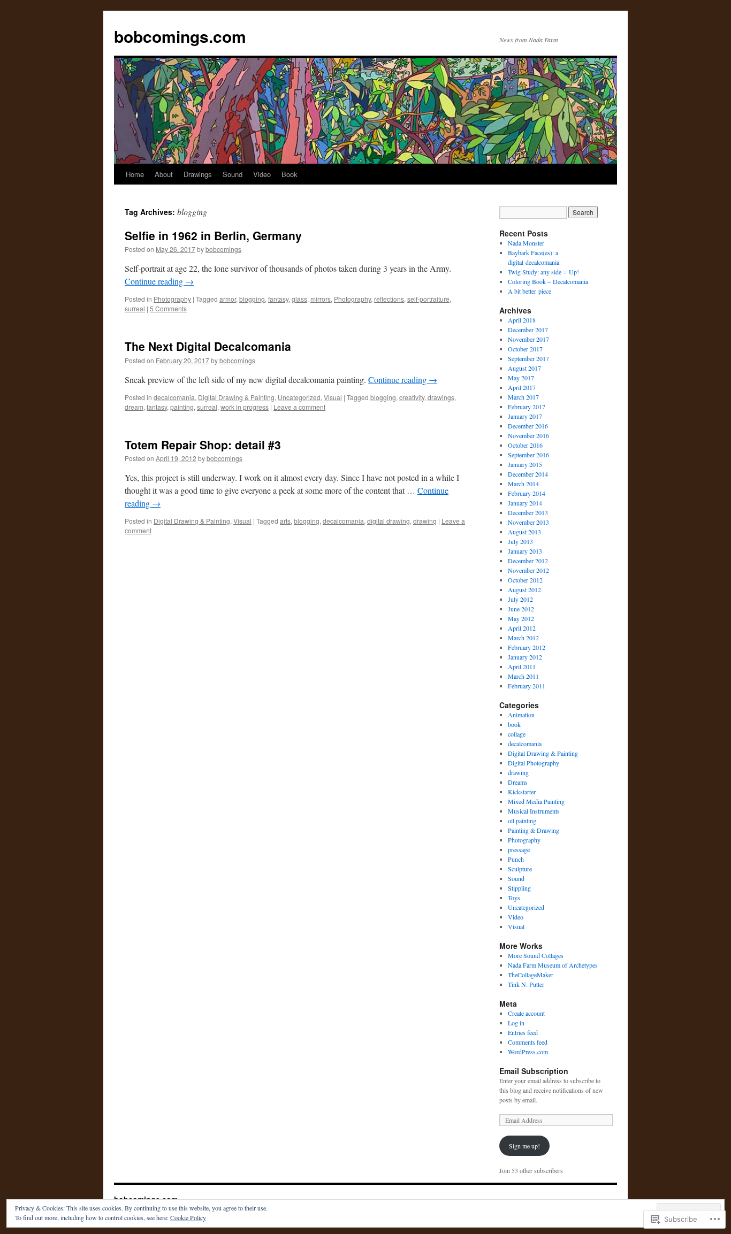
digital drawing (388, 520)
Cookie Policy (188, 1217)
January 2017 (525, 416)
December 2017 (528, 329)
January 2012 (525, 657)
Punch (516, 859)
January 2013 (525, 551)
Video (262, 174)
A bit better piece (529, 291)
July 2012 (520, 599)
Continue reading (159, 281)
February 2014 (526, 493)
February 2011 (526, 685)
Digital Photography (533, 762)
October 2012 (525, 580)
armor (227, 298)
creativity (411, 397)
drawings (441, 397)
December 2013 (528, 512)
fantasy (278, 298)
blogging (252, 298)
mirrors (320, 298)
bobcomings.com (180, 36)
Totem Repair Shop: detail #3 (203, 444)
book (514, 724)
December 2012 (528, 560)
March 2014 (523, 483)
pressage (519, 849)
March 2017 (523, 397)
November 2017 (528, 339)
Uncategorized (299, 397)
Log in (516, 1022)
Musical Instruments (534, 811)
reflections (389, 298)
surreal (135, 308)
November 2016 (528, 435)
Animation (521, 714)
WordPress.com (528, 1051)
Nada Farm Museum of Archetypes (553, 965)
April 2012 (522, 628)
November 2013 (528, 522)
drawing (425, 520)
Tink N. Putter (526, 984)
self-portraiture (428, 298)
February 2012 (526, 647)
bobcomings (223, 249)
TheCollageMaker (530, 974)
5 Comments (168, 308)
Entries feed (523, 1032)
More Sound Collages (536, 955)
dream (134, 406)
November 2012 (528, 570)
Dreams (518, 782)
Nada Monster (526, 243)
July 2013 (520, 541)
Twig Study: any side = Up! (543, 271)
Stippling (519, 888)
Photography (172, 298)
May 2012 (521, 618)
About (164, 174)
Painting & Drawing (533, 830)
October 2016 (525, 445)
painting (182, 406)
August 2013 (524, 531)
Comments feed (527, 1042)
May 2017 (521, 377)
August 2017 (524, 368)
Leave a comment (299, 406)
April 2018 (522, 320)
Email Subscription (533, 1071)
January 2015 (525, 464)
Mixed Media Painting (536, 801)
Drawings (198, 174)
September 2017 (528, 358)
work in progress (244, 406)
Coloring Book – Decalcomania (548, 281)
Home (135, 174)
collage (517, 734)
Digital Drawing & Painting (236, 397)
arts (285, 520)
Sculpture (520, 868)
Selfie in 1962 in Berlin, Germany (213, 235)
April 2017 (522, 387)
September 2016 (528, 454)
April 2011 (522, 666)
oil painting (522, 820)
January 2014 (525, 503)
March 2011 (523, 676)
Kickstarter (522, 791)
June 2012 (521, 608)
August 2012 (524, 589)
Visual (333, 397)
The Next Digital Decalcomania (208, 346)
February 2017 (526, 406)
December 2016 (528, 425)
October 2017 (525, 348)
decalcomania (174, 397)
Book (289, 174)
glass (299, 298)
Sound (232, 174)
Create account (526, 1013)
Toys (514, 897)
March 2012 (523, 637)
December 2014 (528, 474)
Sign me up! (524, 1145)
